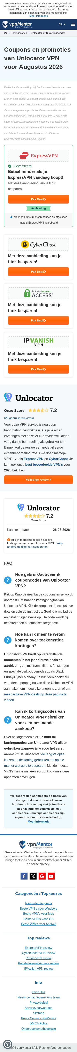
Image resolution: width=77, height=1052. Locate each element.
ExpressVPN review (38, 947)
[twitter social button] (33, 876)
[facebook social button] (24, 876)
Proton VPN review (38, 958)
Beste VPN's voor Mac (38, 913)
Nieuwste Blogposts (38, 903)
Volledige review (37, 479)
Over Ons (38, 992)
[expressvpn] (38, 186)
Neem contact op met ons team (38, 997)
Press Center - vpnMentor (38, 1018)
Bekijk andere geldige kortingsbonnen (35, 545)
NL (61, 24)
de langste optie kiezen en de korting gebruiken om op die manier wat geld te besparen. (34, 759)
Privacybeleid (39, 1002)
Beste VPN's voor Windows (38, 908)
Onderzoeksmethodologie (38, 1028)
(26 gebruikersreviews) (19, 418)
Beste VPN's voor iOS (39, 919)
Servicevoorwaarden (38, 1007)
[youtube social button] (51, 876)
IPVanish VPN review (38, 968)
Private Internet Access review (38, 963)
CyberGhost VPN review (38, 953)
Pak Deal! (37, 199)
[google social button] (42, 876)
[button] (7, 1044)
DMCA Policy (39, 1023)
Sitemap (38, 1013)
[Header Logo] (17, 24)
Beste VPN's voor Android (38, 924)
